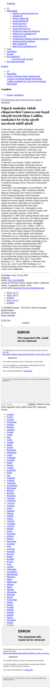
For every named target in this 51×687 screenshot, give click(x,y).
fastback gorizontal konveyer (25, 13)
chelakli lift (17, 16)
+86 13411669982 (16, 280)
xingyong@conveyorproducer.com (28, 288)
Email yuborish (8, 315)
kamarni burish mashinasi (23, 41)
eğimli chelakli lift (20, 18)
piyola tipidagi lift (20, 21)
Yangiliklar (12, 51)
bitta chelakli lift (19, 44)
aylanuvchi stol (19, 36)
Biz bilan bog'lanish (16, 61)
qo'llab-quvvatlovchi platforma (26, 31)
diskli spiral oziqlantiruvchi (24, 46)
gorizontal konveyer (21, 28)
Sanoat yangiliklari (15, 95)
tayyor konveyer (19, 26)
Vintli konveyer (19, 23)
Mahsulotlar (12, 11)
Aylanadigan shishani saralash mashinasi (30, 39)
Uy (8, 8)
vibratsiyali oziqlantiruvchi (24, 33)
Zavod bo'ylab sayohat (22, 59)
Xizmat (10, 54)
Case (9, 49)
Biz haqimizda (13, 56)
